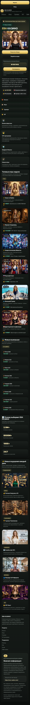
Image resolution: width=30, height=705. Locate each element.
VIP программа (5, 637)
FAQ (3, 645)
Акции (3, 647)
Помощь (4, 642)
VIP (23, 14)
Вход (15, 6)
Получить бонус (15, 52)
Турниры (16, 14)
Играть (15, 2)
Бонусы (4, 14)
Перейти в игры (15, 56)
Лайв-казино (5, 649)
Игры (10, 14)
